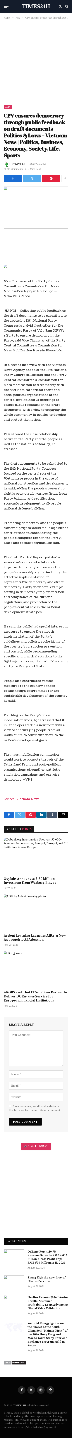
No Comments (15, 169)
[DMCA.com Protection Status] (15, 1364)
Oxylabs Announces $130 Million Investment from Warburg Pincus (30, 881)
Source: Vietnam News (22, 799)
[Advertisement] (36, 61)
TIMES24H (19, 1405)
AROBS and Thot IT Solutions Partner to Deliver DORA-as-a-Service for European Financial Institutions (35, 996)
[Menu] (6, 6)
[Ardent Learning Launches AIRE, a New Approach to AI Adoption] (36, 913)
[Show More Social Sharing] (64, 178)
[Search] (66, 6)
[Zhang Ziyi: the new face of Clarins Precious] (14, 1282)
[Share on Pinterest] (51, 178)
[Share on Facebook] (13, 178)
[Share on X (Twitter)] (32, 178)
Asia (7, 107)
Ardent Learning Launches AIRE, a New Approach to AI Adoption (35, 937)
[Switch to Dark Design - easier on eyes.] (60, 6)
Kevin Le (20, 163)
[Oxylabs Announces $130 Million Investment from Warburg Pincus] (36, 856)
